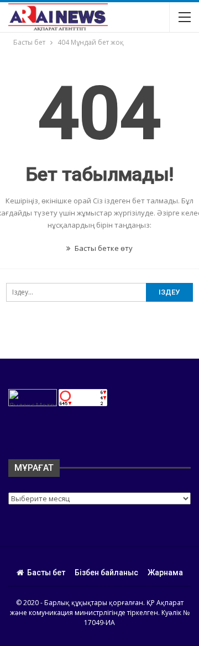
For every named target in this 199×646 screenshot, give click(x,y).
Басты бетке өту (103, 248)
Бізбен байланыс (106, 572)
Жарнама (165, 572)
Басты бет (46, 572)
